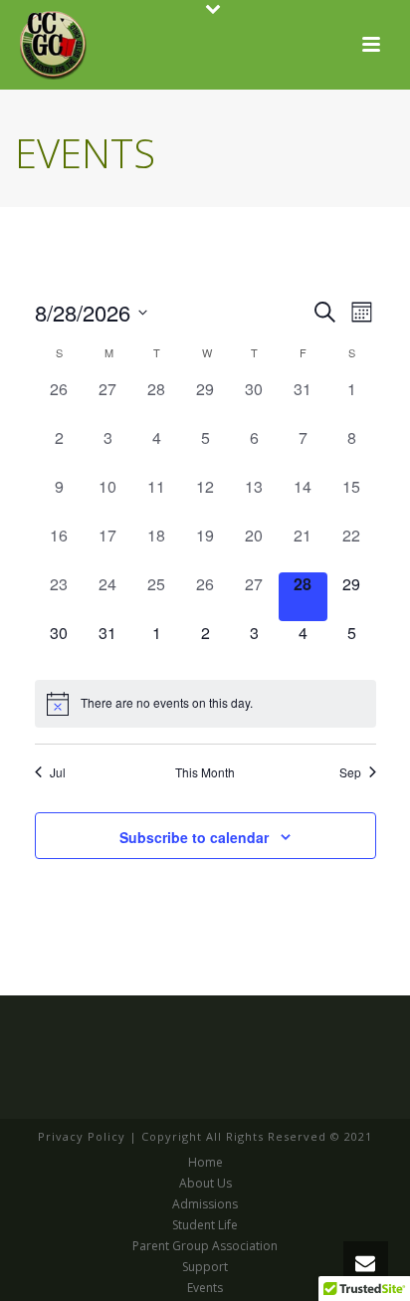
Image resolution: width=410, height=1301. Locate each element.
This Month (205, 772)
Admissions (205, 1204)
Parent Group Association (205, 1246)
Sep (350, 772)
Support (205, 1267)
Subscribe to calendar (194, 837)
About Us (205, 1184)
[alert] (205, 704)
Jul (58, 772)
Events (205, 1288)
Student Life (205, 1225)
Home (205, 1163)
